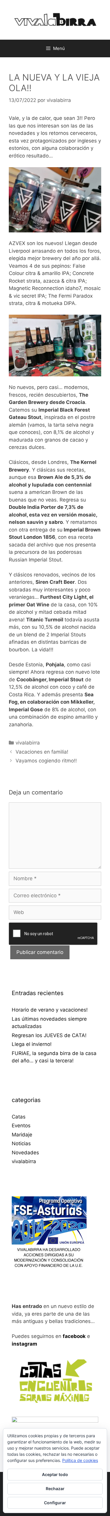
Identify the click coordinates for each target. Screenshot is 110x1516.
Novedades (25, 1153)
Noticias (21, 1143)
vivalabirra (28, 743)
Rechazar (55, 1488)
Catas (19, 1117)
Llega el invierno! (32, 1044)
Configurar (55, 1502)
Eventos (21, 1125)
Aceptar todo (55, 1474)
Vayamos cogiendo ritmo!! (46, 761)
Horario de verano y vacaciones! (50, 1010)
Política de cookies (80, 1460)
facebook (74, 1336)
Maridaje (22, 1135)
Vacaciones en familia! (42, 752)
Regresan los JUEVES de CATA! (49, 1035)
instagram (24, 1344)
